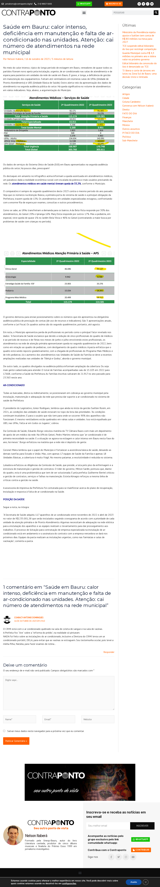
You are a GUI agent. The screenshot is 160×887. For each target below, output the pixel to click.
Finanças (126, 117)
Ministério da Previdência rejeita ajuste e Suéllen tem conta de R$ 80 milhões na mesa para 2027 (138, 37)
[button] (84, 12)
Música (126, 124)
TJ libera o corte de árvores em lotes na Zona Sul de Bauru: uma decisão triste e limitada (139, 74)
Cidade (125, 97)
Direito (126, 109)
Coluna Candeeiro (131, 101)
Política (126, 136)
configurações (69, 883)
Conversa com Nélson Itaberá (137, 105)
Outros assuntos (131, 128)
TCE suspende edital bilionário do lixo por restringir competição (139, 47)
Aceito (133, 882)
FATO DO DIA (129, 113)
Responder (108, 652)
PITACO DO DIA (130, 132)
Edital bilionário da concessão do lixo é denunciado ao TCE (139, 65)
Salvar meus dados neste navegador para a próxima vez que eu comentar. (45, 731)
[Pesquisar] (156, 12)
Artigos (126, 94)
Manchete (127, 121)
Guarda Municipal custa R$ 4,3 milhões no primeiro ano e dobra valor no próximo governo (139, 56)
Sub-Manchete (130, 140)
